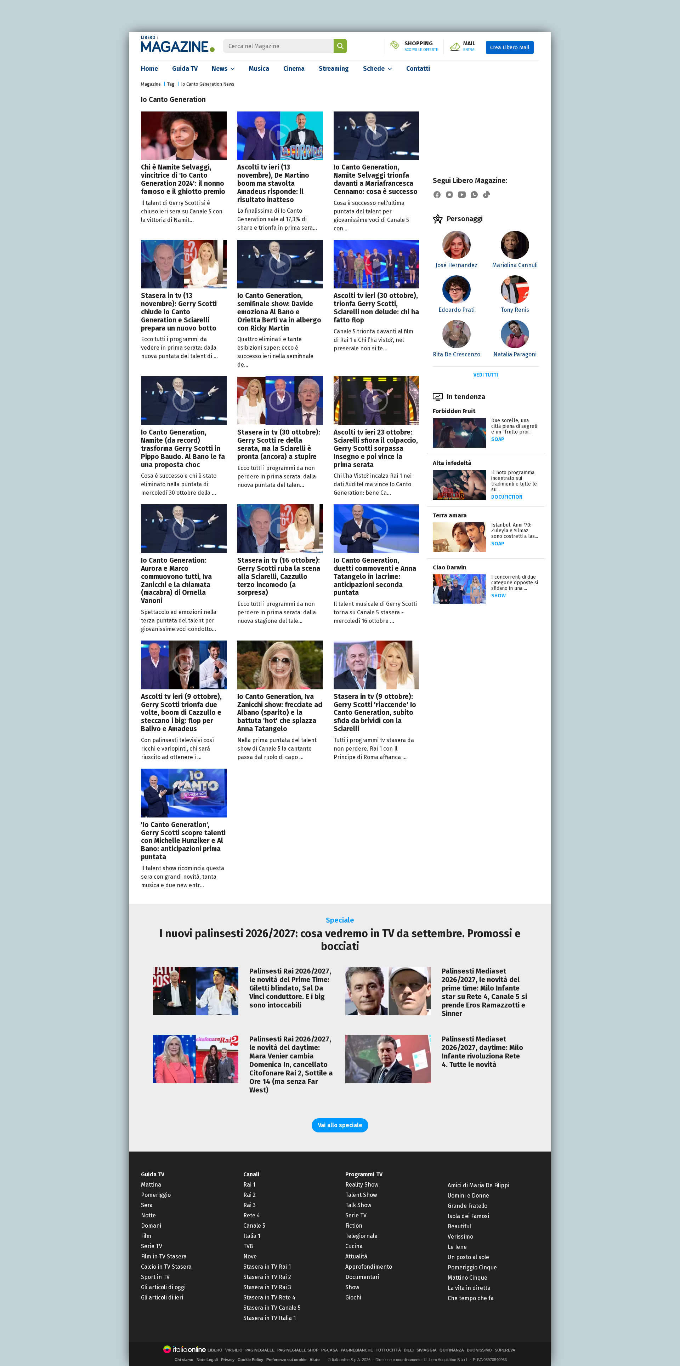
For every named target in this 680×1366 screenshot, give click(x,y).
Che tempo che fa (471, 1298)
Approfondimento (368, 1266)
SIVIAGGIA (426, 1350)
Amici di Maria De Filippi (478, 1185)
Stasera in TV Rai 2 (267, 1277)
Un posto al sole (468, 1257)
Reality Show (361, 1184)
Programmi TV (363, 1174)
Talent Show (361, 1195)
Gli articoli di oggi (163, 1287)
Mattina (151, 1184)
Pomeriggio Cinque (472, 1267)
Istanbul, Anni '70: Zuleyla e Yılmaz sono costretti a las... (514, 530)
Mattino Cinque (467, 1277)
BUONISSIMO (479, 1350)
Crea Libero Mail (509, 47)
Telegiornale (361, 1236)
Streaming (334, 69)
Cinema (294, 69)
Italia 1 (251, 1236)
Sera (147, 1205)
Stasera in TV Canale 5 (272, 1307)
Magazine (151, 84)
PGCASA (329, 1350)
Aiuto (315, 1360)
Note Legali (207, 1360)
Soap (497, 439)
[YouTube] (462, 194)
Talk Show (358, 1205)
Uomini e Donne (468, 1195)
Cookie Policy (250, 1360)
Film (146, 1236)
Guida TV (185, 69)
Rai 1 (249, 1184)
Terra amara (450, 515)
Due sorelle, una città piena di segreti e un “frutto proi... (514, 426)
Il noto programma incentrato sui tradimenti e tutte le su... (514, 481)
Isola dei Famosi (468, 1216)
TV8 (248, 1246)
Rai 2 (249, 1195)
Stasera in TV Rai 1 (267, 1266)
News (219, 69)
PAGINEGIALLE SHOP (297, 1350)
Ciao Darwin (449, 567)
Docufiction (506, 497)
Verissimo (460, 1236)
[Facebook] (437, 194)
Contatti (418, 69)
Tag (171, 84)
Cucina (354, 1246)
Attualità (356, 1256)
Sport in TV (155, 1277)
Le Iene (457, 1247)
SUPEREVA (505, 1350)
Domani (151, 1225)
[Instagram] (449, 194)
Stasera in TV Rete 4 (269, 1297)
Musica (259, 69)
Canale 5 (254, 1225)
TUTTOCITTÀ (388, 1350)
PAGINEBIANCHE (357, 1350)
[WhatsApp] (474, 194)
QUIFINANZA (452, 1350)
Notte (148, 1215)
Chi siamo (184, 1360)
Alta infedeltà (452, 463)
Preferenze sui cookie (286, 1360)
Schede (374, 69)
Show (498, 596)
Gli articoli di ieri (162, 1297)
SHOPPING (421, 46)
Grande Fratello (467, 1206)
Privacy (227, 1360)
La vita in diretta (469, 1288)
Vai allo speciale (340, 1125)
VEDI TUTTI (486, 375)
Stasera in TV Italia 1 (269, 1318)
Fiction (353, 1225)
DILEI (409, 1350)
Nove (250, 1256)
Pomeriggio (156, 1195)
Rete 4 (251, 1215)
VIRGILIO (234, 1350)
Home (149, 69)
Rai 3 (249, 1205)
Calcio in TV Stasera (166, 1266)
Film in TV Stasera (164, 1256)
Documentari (362, 1277)
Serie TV (151, 1246)
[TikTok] (486, 194)
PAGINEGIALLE (259, 1350)
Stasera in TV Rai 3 (267, 1287)
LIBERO (148, 37)
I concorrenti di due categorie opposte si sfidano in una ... (514, 582)
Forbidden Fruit (454, 411)
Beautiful (459, 1226)
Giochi (353, 1297)
